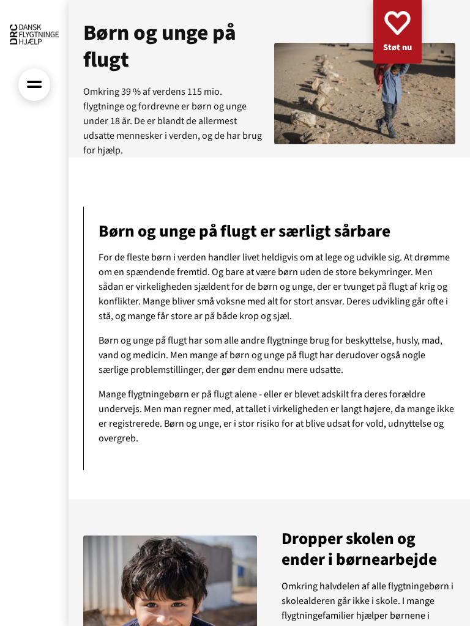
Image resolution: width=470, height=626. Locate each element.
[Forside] (34, 34)
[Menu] (34, 84)
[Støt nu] (397, 32)
